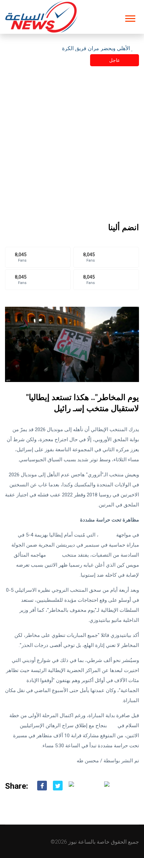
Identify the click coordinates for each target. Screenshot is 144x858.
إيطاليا (54, 555)
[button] (130, 17)
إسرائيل (106, 535)
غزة (112, 726)
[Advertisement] (72, 147)
